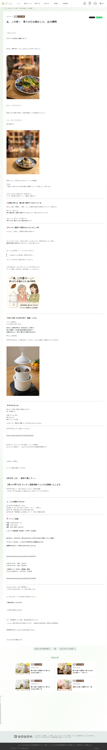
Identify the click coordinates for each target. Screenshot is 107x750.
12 (0, 705)
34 (0, 722)
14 (0, 707)
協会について (28, 3)
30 (0, 719)
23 (0, 714)
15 (0, 707)
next (1, 723)
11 (0, 704)
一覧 (55, 648)
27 (0, 717)
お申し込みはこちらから (15, 610)
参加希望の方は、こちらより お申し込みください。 (21, 629)
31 (0, 720)
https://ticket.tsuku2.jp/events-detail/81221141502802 (21, 578)
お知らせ (46, 3)
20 (0, 711)
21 (0, 712)
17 (0, 709)
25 (0, 715)
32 (0, 721)
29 (0, 718)
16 (0, 708)
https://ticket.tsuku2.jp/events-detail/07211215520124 (21, 556)
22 (0, 713)
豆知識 (56, 3)
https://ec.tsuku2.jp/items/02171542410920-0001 (20, 435)
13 (0, 706)
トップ (18, 3)
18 (0, 710)
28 (0, 718)
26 (0, 716)
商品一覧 (37, 3)
